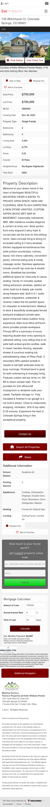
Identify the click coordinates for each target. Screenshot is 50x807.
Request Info (38, 80)
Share (27, 457)
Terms (18, 804)
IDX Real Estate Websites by (15, 800)
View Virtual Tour (34, 60)
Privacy (28, 804)
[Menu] (46, 11)
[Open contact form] (46, 3)
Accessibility (8, 804)
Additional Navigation (25, 673)
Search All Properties (27, 447)
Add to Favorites (14, 87)
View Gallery (16, 60)
